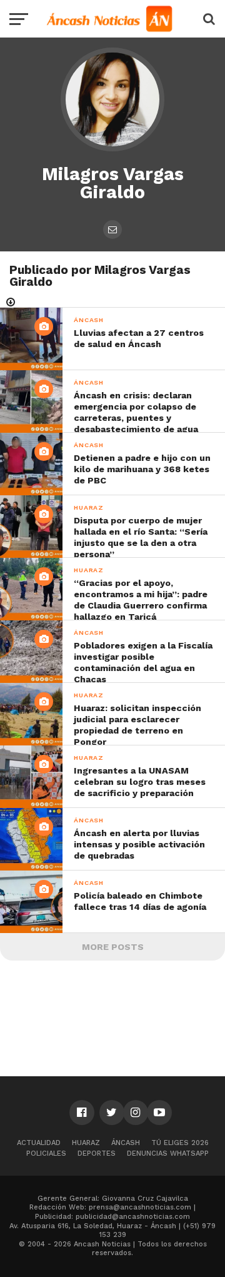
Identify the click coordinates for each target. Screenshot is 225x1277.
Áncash (125, 1143)
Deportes (97, 1153)
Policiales (46, 1153)
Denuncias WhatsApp (168, 1153)
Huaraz (86, 1143)
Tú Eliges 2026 (180, 1143)
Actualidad (39, 1143)
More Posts (113, 947)
